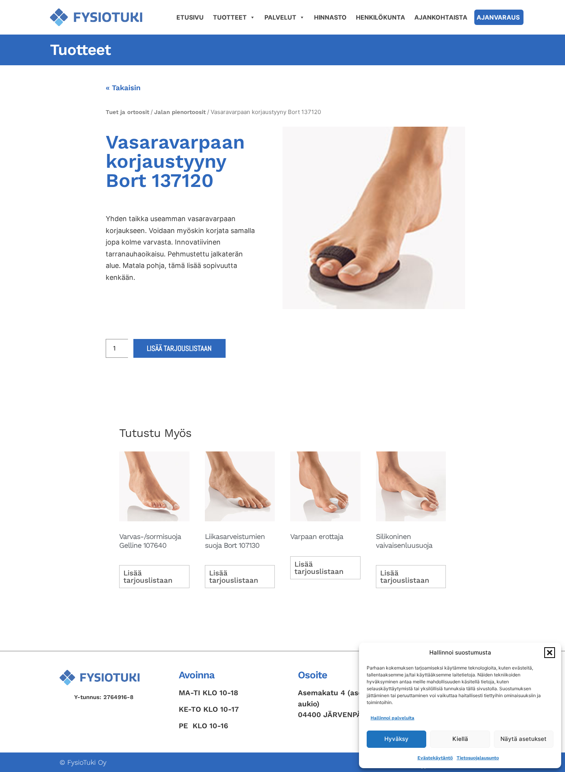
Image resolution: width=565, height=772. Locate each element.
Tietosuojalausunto (478, 757)
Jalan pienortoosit (180, 112)
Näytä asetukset (523, 738)
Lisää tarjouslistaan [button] (148, 577)
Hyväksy (396, 738)
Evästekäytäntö (435, 757)
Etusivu (190, 17)
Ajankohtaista (440, 17)
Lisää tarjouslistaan (179, 348)
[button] (549, 652)
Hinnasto (330, 17)
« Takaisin (123, 87)
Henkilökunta (380, 17)
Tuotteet (230, 17)
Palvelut (280, 17)
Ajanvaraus (498, 17)
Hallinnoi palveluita (392, 718)
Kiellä (460, 738)
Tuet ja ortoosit (127, 112)
